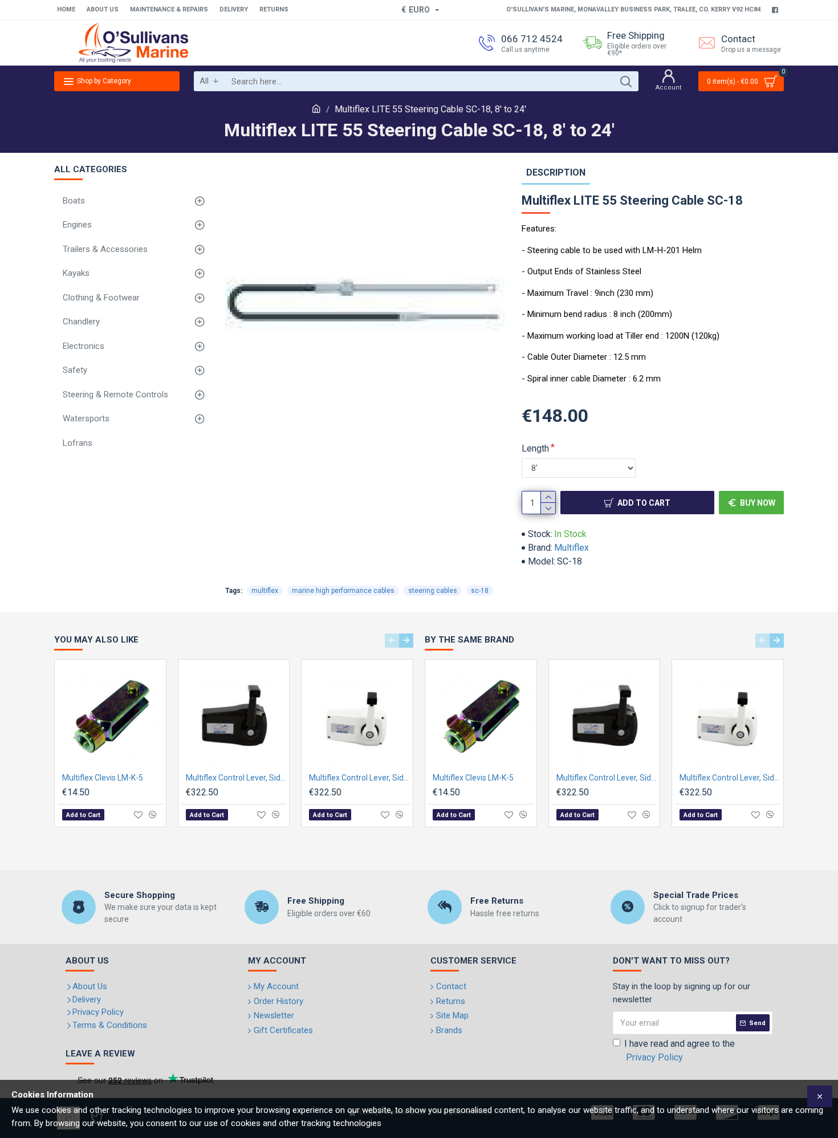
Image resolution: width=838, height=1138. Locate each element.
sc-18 (480, 591)
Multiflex (571, 547)
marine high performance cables (343, 591)
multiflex (264, 591)
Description (555, 172)
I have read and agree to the (679, 1050)
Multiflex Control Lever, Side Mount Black (236, 777)
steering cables (432, 591)
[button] (392, 640)
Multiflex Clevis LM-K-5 (102, 777)
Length (535, 448)
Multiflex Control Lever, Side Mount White (359, 777)
